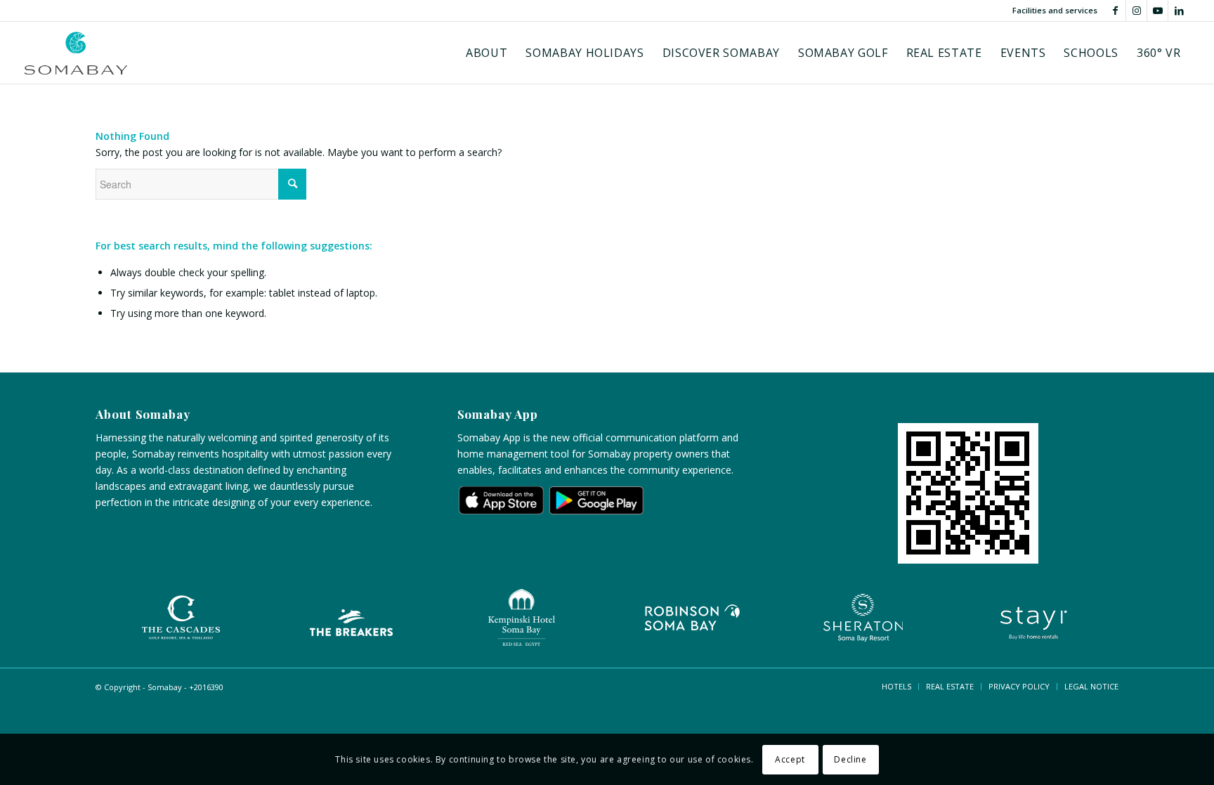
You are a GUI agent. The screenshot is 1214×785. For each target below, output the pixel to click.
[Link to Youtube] (1157, 10)
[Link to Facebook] (1115, 10)
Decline (850, 759)
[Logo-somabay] (76, 53)
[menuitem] (486, 53)
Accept (790, 759)
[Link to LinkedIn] (1178, 10)
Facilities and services (1054, 10)
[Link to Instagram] (1136, 10)
